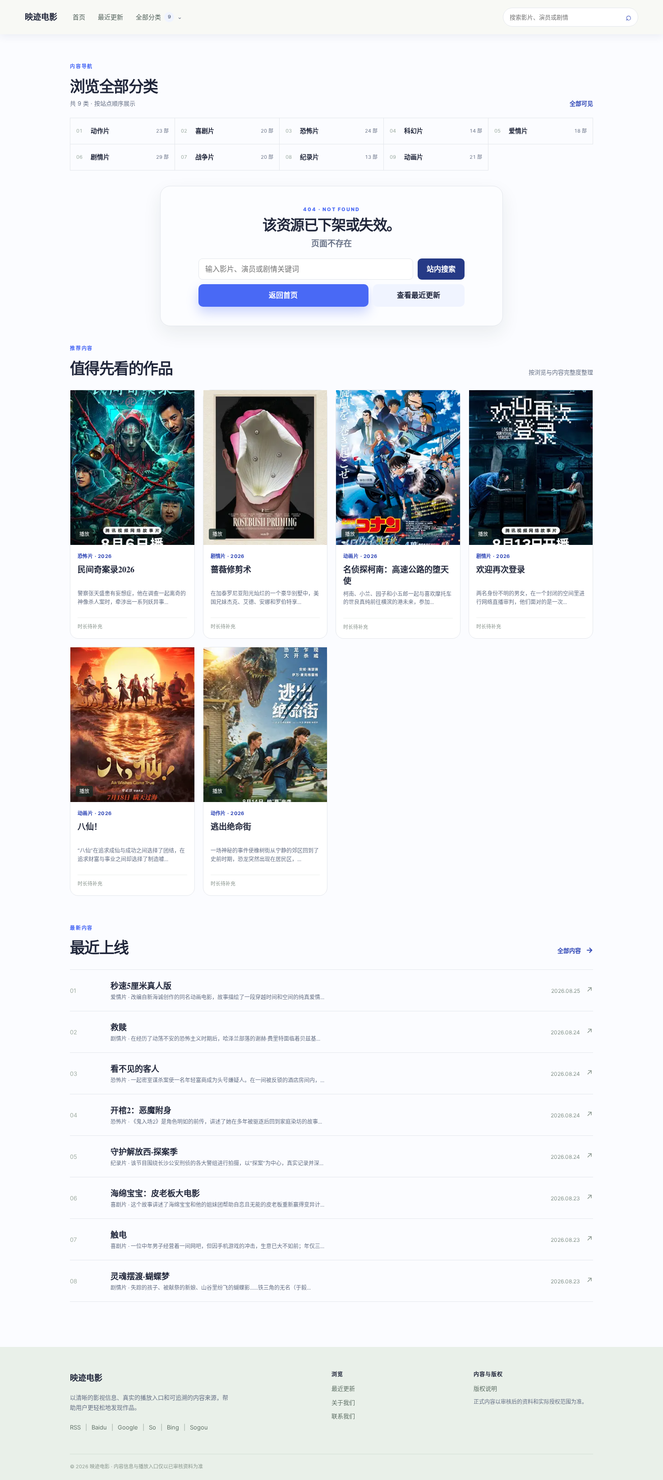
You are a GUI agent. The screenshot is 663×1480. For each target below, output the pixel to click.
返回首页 (283, 295)
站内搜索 (441, 268)
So (152, 1427)
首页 (79, 17)
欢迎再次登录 (500, 569)
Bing (173, 1427)
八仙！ (90, 826)
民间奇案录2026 (106, 569)
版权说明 (485, 1388)
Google (128, 1427)
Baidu (99, 1427)
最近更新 (110, 17)
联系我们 (343, 1416)
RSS (75, 1427)
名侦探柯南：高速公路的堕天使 (396, 574)
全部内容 (575, 949)
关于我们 (343, 1402)
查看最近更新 (418, 295)
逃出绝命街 (231, 826)
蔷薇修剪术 (231, 569)
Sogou (199, 1427)
